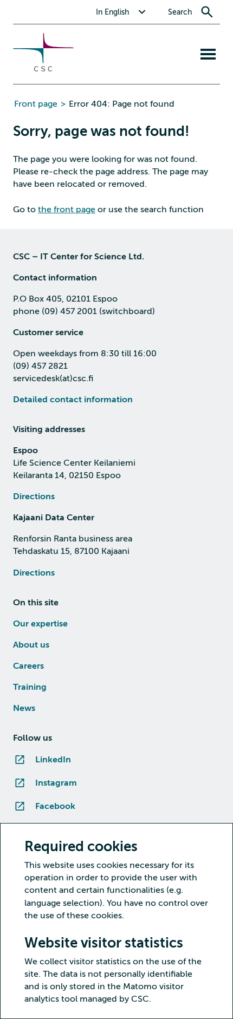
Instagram (56, 783)
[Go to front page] (43, 69)
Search (180, 12)
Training (30, 687)
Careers (28, 666)
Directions (34, 496)
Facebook (55, 806)
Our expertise (40, 624)
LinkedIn (53, 760)
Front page (35, 104)
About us (31, 645)
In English (112, 12)
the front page (66, 209)
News (24, 708)
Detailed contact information (73, 399)
